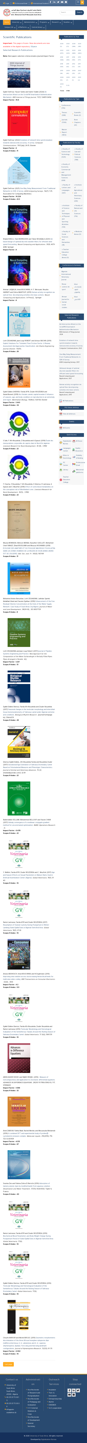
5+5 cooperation (55, 1408)
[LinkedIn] (54, 2)
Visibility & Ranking (79, 457)
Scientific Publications (17, 37)
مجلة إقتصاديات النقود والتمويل (77, 288)
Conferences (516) (66, 107)
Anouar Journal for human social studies (65, 302)
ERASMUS (52, 1405)
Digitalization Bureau (67, 442)
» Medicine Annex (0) (78, 233)
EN (78, 2)
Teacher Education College (66, 479)
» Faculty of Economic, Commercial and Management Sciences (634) (66, 172)
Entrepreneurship (55, 1399)
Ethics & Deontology (67, 457)
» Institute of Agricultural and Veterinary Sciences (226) (78, 193)
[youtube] (62, 2)
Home (7, 22)
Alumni (51, 1402)
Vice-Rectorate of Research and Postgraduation (34, 1393)
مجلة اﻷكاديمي (77, 298)
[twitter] (58, 2)
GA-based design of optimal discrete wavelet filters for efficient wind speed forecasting (28, 242)
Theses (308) (64, 114)
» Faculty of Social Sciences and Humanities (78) (66, 238)
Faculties (67, 22)
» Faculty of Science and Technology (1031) (66, 153)
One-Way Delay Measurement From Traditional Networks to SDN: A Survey (70, 357)
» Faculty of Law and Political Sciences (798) (79, 154)
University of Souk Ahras (39, 1436)
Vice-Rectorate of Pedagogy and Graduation (34, 1402)
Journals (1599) (64, 121)
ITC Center (65, 464)
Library (65, 470)
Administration (29, 22)
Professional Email (21, 3)
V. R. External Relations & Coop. (33, 1411)
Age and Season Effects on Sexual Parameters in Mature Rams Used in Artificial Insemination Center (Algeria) (29, 875)
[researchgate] (66, 2)
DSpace (34, 47)
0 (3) (67, 85)
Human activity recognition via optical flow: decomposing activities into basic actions (70, 387)
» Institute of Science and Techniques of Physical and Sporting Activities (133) (66, 216)
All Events (66, 428)
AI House (79, 441)
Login (7, 3)
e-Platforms (22, 27)
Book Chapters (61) (77, 122)
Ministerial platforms (79, 471)
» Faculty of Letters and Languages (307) (66, 189)
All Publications (68, 401)
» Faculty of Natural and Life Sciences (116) (78, 211)
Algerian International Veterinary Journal (66, 276)
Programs (43, 22)
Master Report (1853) (64, 132)
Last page (8, 1365)
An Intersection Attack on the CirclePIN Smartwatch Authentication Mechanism (27, 94)
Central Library (37, 27)
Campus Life (9, 27)
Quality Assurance (79, 450)
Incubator (52, 1390)
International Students (41, 3)
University (15, 22)
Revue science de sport (66, 287)
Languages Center (67, 450)
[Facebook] (50, 2)
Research (55, 22)
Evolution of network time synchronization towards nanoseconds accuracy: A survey (71, 343)
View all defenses (69, 414)
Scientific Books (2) (77, 114)
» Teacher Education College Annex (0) (65, 254)
